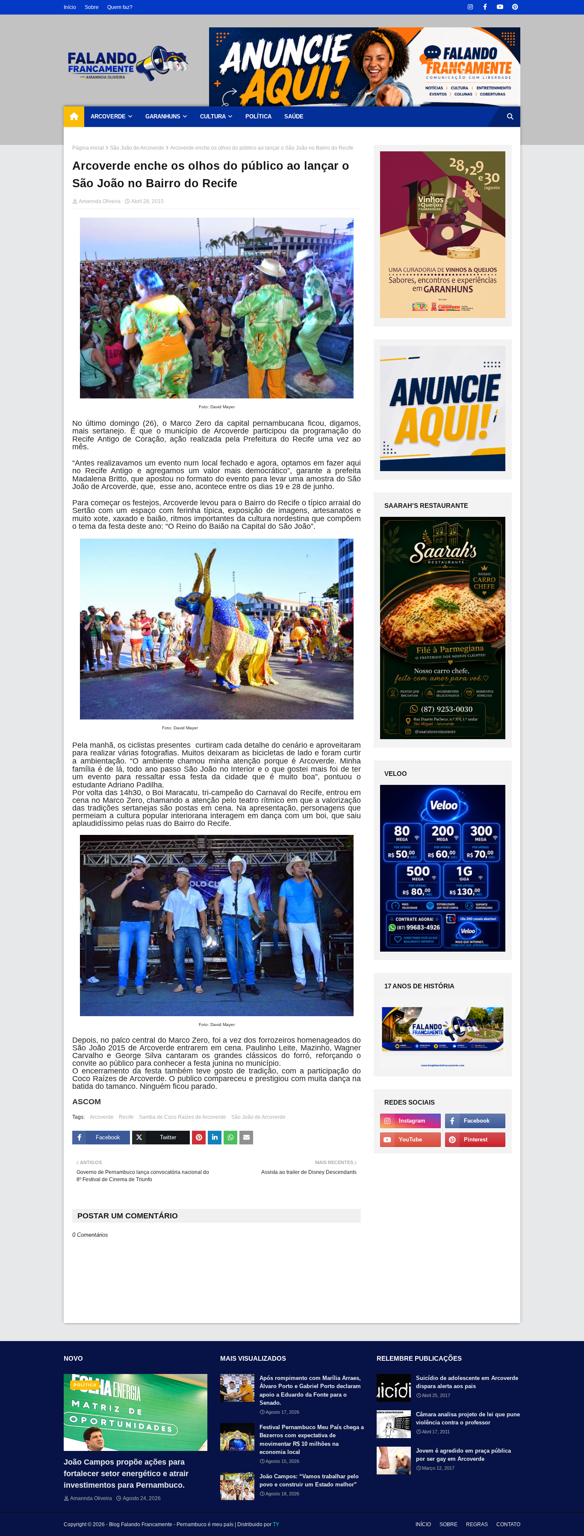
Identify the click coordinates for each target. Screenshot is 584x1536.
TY (276, 1524)
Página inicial (88, 148)
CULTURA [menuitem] (213, 116)
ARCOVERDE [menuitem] (108, 116)
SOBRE (448, 1524)
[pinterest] (515, 7)
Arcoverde (102, 1117)
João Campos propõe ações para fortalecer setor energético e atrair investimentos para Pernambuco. (126, 1473)
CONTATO (508, 1524)
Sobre (92, 7)
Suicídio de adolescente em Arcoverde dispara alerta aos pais (467, 1382)
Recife (126, 1117)
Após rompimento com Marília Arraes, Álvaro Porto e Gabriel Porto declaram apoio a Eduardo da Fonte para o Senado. (310, 1390)
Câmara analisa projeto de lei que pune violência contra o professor (468, 1418)
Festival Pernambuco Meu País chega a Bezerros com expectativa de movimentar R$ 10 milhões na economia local (312, 1440)
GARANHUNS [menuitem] (162, 116)
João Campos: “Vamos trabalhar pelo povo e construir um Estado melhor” (309, 1480)
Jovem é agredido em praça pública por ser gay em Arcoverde (463, 1455)
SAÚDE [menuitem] (294, 116)
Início (70, 7)
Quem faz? (120, 7)
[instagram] (470, 7)
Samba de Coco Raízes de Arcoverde (182, 1117)
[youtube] (500, 7)
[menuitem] (74, 116)
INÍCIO (423, 1524)
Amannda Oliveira (100, 201)
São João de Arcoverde (137, 148)
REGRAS (477, 1524)
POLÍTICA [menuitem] (258, 116)
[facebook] (485, 7)
